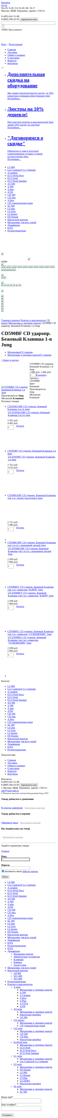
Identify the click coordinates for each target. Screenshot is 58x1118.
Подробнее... (14, 98)
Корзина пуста (5, 4)
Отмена (5, 851)
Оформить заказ (9, 822)
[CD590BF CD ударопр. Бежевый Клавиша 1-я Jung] (15, 392)
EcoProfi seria (20, 1042)
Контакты (12, 63)
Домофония (13, 225)
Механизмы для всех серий (21, 222)
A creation (12, 172)
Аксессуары (20, 965)
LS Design (25, 1075)
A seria (17, 987)
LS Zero (11, 211)
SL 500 (11, 206)
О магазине (13, 58)
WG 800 (18, 978)
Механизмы (20, 352)
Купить (20, 426)
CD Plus (24, 1036)
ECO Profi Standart (17, 181)
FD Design (12, 217)
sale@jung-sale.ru (10, 790)
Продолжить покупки (35, 808)
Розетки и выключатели (33, 320)
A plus (10, 189)
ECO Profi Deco (15, 175)
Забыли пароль (30, 871)
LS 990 (11, 167)
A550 (10, 192)
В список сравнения (12, 807)
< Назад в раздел (10, 360)
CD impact (19, 1020)
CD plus (11, 197)
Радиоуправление (16, 230)
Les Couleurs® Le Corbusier (21, 170)
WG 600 (18, 976)
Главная (11, 49)
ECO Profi (12, 178)
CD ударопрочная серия (20, 203)
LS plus (11, 208)
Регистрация (15, 44)
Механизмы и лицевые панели (24, 323)
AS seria (18, 1009)
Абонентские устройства (27, 956)
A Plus (23, 1001)
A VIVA (24, 1003)
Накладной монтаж (17, 219)
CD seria (18, 1028)
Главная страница (10, 320)
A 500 (10, 186)
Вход (3, 44)
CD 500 (11, 195)
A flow (10, 200)
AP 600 (17, 973)
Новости (12, 60)
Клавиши (19, 959)
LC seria (18, 1056)
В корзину (41, 375)
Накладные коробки (30, 1014)
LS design (12, 214)
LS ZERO (25, 1081)
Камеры (18, 962)
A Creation (25, 995)
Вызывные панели (23, 954)
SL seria (17, 1086)
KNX (10, 228)
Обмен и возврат (16, 55)
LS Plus (24, 1078)
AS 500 (11, 184)
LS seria (18, 1064)
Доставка (12, 52)
